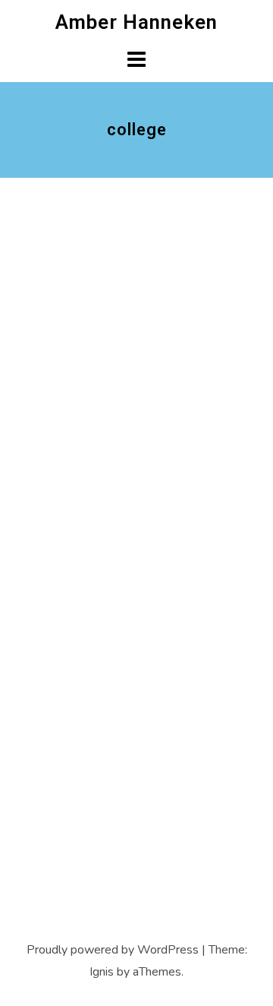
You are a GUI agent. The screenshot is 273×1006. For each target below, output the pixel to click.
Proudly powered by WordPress (113, 949)
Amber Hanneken (136, 22)
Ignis (101, 971)
